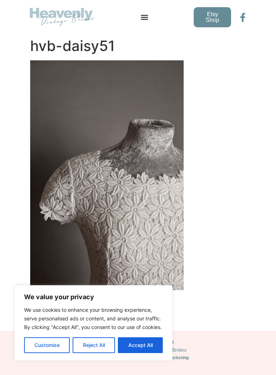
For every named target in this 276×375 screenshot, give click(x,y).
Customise (47, 345)
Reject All (94, 345)
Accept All (140, 345)
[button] (145, 17)
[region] (93, 323)
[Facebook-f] (242, 17)
